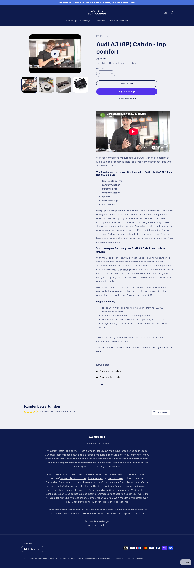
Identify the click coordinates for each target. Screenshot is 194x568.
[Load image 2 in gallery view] (63, 85)
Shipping (112, 63)
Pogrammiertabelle (110, 377)
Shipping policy (106, 558)
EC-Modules (32, 558)
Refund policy (61, 558)
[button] (24, 12)
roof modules (80, 513)
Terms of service (90, 558)
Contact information (135, 558)
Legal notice (120, 558)
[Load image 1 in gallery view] (46, 85)
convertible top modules (73, 478)
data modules (115, 478)
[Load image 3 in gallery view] (80, 85)
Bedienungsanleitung (111, 371)
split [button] (101, 385)
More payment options (127, 98)
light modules (95, 478)
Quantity (100, 68)
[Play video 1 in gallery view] (29, 85)
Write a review (161, 412)
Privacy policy (75, 558)
